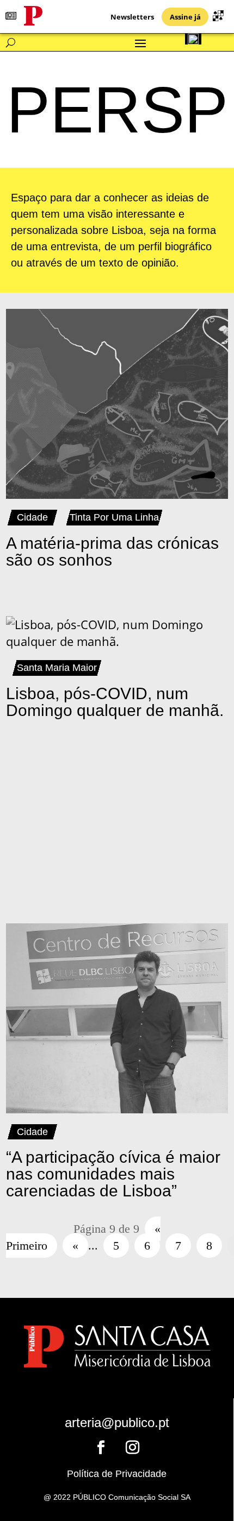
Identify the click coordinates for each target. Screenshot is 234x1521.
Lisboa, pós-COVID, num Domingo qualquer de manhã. (115, 702)
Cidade (32, 517)
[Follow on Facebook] (101, 1447)
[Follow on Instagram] (132, 1447)
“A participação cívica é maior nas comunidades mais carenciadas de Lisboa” (113, 1174)
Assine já (185, 17)
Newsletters (132, 17)
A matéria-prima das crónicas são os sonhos (112, 551)
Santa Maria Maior (57, 667)
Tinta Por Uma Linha (114, 517)
